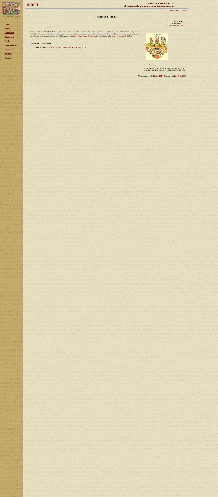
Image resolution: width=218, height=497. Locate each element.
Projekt (8, 28)
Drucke (8, 49)
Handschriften (11, 45)
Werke (7, 41)
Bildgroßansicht (149, 65)
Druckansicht (178, 23)
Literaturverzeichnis (176, 25)
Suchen (8, 58)
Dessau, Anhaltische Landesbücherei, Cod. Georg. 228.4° (66, 47)
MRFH (160, 76)
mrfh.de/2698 (181, 76)
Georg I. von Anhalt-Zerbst (121, 36)
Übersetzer (9, 33)
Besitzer (8, 54)
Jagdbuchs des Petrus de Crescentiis (85, 36)
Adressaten (9, 37)
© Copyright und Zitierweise (177, 10)
